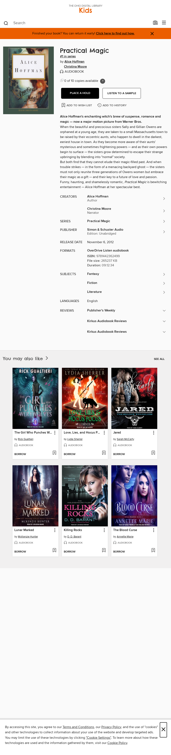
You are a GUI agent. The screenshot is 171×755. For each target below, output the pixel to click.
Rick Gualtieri (25, 439)
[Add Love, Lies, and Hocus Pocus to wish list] (103, 453)
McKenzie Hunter (28, 536)
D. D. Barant (74, 536)
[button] (80, 93)
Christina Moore (75, 67)
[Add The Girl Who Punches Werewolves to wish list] (54, 453)
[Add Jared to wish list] (153, 453)
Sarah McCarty (125, 439)
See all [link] (159, 359)
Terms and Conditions (78, 727)
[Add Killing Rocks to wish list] (103, 550)
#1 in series (68, 56)
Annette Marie (125, 536)
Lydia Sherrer (75, 439)
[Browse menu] (164, 23)
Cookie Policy (117, 743)
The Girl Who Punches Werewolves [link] (33, 433)
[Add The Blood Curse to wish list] (153, 550)
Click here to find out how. (115, 33)
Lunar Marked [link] (24, 530)
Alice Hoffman (74, 62)
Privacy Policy (111, 727)
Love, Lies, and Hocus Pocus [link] (83, 433)
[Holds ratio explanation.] (102, 81)
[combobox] (77, 23)
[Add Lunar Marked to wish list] (54, 550)
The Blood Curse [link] (125, 530)
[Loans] (155, 24)
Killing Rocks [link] (73, 530)
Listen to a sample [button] (121, 93)
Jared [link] (117, 433)
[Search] (6, 23)
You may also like (24, 358)
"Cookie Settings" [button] (98, 738)
